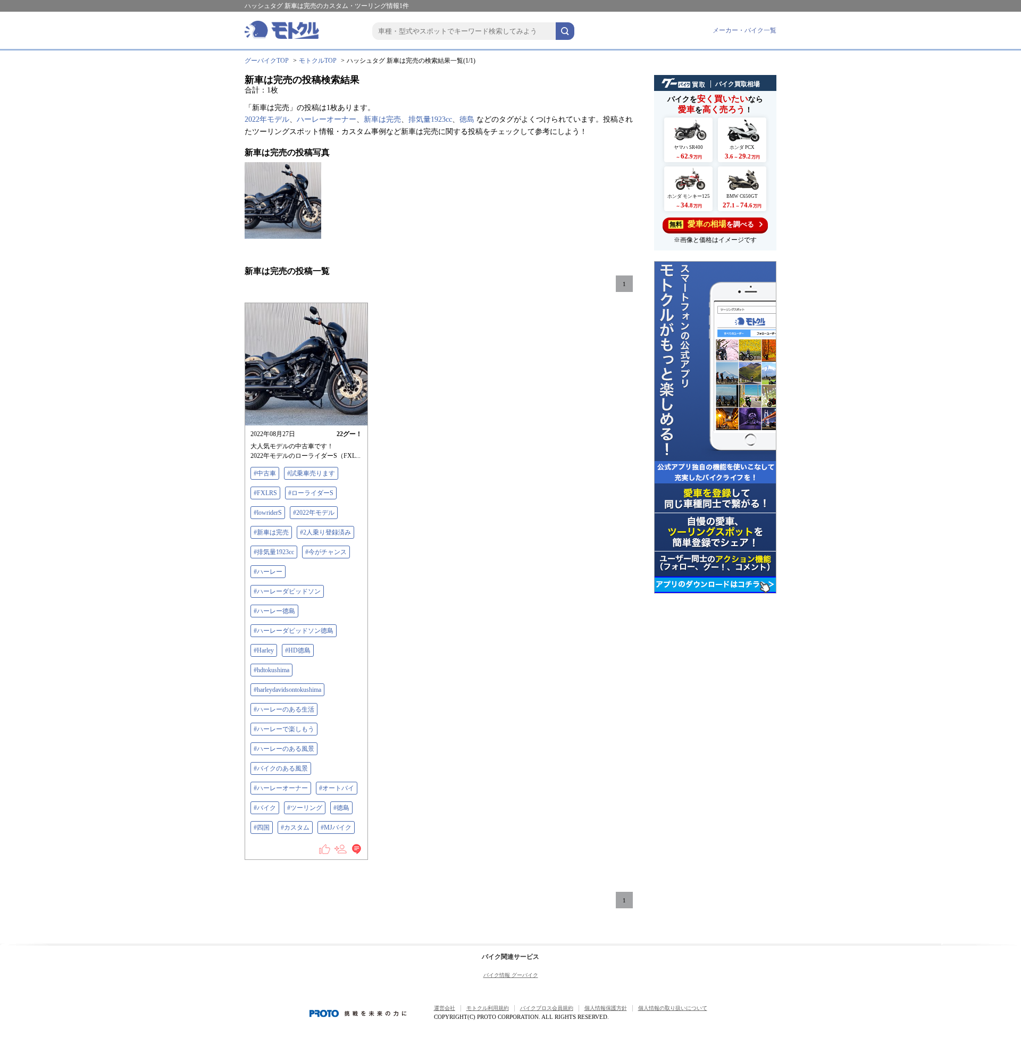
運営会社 (444, 1008)
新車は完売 (382, 119)
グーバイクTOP (267, 60)
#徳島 (341, 808)
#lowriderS (268, 512)
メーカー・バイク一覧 (744, 30)
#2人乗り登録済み (325, 532)
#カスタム (295, 827)
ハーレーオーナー (326, 119)
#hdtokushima (271, 670)
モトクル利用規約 (487, 1008)
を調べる (711, 224)
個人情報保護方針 (605, 1008)
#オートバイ (336, 788)
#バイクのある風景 (281, 768)
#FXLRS (265, 493)
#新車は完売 (271, 532)
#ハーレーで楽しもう (284, 729)
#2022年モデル (313, 512)
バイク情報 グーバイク (510, 975)
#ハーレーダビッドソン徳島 (293, 630)
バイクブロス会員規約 (546, 1008)
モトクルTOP (318, 60)
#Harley (264, 650)
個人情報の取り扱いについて (672, 1008)
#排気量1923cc (274, 552)
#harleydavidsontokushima (287, 689)
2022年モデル (267, 119)
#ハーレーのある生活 (284, 709)
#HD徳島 (298, 650)
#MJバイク (336, 827)
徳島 (466, 119)
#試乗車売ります (311, 473)
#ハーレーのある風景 (284, 748)
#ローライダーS (310, 493)
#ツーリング (304, 808)
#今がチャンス (326, 552)
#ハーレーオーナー (281, 788)
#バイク (265, 808)
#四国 (262, 827)
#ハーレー (268, 571)
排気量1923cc (430, 119)
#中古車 (265, 473)
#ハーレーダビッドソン (287, 591)
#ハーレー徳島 (274, 611)
